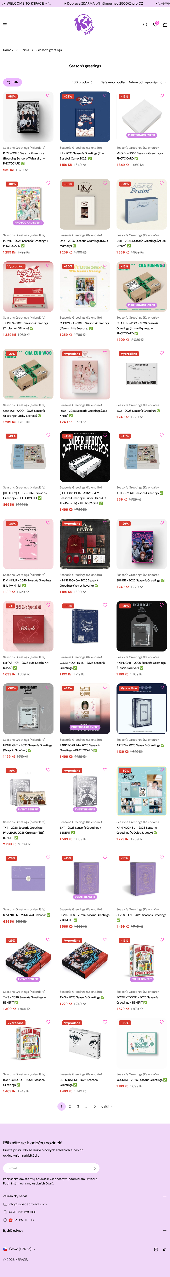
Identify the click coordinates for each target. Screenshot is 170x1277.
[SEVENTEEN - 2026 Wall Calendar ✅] (28, 878)
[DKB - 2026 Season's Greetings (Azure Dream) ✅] (142, 204)
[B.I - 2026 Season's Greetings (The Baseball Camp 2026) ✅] (85, 116)
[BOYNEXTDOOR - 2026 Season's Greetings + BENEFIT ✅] (142, 961)
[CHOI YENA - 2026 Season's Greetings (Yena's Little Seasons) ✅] (85, 286)
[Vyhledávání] (145, 25)
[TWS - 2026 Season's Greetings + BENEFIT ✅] (28, 961)
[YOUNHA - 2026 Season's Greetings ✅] (142, 1043)
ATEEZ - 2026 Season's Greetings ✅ (140, 493)
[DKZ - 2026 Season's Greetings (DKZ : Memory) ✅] (85, 204)
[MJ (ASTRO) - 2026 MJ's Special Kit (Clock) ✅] (28, 626)
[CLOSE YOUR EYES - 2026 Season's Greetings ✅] (85, 626)
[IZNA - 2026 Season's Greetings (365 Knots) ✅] (85, 374)
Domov (8, 50)
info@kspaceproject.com (27, 1204)
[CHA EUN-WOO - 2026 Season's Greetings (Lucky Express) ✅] (28, 374)
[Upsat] (94, 1168)
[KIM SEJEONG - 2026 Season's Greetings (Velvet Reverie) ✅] (85, 544)
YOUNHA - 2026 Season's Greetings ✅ (142, 1080)
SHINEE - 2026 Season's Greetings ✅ (140, 580)
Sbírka (25, 50)
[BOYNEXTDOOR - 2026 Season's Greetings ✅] (28, 1043)
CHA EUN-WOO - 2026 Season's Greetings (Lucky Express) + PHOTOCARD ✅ (137, 328)
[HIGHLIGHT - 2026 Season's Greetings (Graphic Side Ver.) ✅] (28, 708)
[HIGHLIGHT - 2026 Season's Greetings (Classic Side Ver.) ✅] (142, 626)
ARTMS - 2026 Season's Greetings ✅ (140, 745)
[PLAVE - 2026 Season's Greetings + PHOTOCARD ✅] (28, 204)
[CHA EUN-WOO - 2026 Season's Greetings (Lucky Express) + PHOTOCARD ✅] (142, 286)
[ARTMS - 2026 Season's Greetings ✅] (142, 708)
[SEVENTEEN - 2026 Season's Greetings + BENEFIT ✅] (85, 878)
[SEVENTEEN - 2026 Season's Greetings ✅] (142, 878)
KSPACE (21, 1259)
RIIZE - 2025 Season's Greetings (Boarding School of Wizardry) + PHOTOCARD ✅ (24, 158)
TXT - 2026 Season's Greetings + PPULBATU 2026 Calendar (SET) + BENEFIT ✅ (25, 833)
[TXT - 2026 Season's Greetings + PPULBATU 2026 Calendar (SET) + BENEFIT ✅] (28, 791)
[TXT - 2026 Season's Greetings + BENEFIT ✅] (85, 791)
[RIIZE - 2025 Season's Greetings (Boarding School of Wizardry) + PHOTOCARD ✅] (28, 116)
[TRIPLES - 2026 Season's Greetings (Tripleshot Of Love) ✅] (28, 286)
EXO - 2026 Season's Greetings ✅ (138, 411)
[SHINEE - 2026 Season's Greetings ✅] (142, 544)
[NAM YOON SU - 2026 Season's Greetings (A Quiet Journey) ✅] (142, 791)
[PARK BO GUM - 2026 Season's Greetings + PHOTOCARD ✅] (85, 708)
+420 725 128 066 (22, 1212)
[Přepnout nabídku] (5, 25)
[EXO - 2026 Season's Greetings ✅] (142, 374)
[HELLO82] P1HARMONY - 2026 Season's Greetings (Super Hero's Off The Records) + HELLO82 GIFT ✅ (83, 498)
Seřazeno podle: (113, 82)
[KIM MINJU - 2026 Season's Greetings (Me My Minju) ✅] (28, 544)
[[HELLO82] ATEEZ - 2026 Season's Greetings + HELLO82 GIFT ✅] (28, 456)
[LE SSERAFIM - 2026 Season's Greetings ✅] (85, 1043)
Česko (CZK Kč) (20, 1249)
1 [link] (61, 1106)
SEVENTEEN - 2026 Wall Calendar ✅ (26, 915)
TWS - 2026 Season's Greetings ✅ (82, 997)
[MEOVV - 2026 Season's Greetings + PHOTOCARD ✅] (142, 116)
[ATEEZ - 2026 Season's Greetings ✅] (142, 456)
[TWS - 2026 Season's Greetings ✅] (85, 961)
